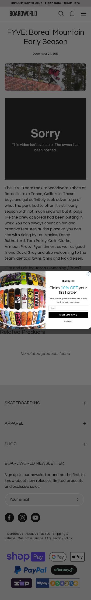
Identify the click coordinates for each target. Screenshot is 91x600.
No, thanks (68, 321)
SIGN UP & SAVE (68, 315)
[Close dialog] (88, 274)
